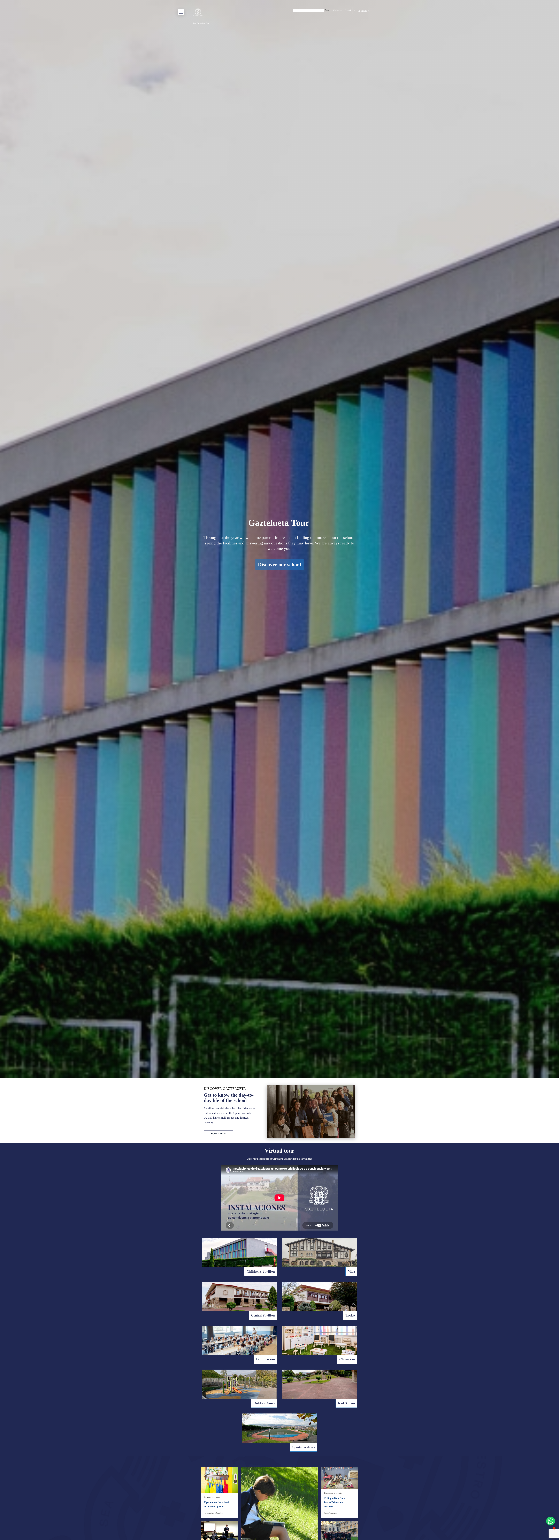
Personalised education (213, 1513)
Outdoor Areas (264, 1403)
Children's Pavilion (261, 1271)
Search (328, 10)
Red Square (346, 1403)
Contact (348, 10)
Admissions (337, 10)
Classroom (347, 1359)
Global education (331, 1513)
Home (195, 23)
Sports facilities (303, 1447)
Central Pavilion (263, 1315)
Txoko (350, 1315)
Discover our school (279, 564)
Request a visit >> (218, 1133)
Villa (351, 1271)
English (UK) (364, 11)
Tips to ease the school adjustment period (216, 1504)
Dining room (265, 1359)
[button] (550, 1521)
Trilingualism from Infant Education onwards (334, 1502)
